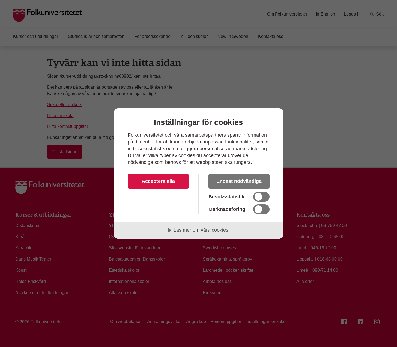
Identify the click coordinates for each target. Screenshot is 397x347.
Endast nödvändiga (239, 181)
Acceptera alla (158, 181)
